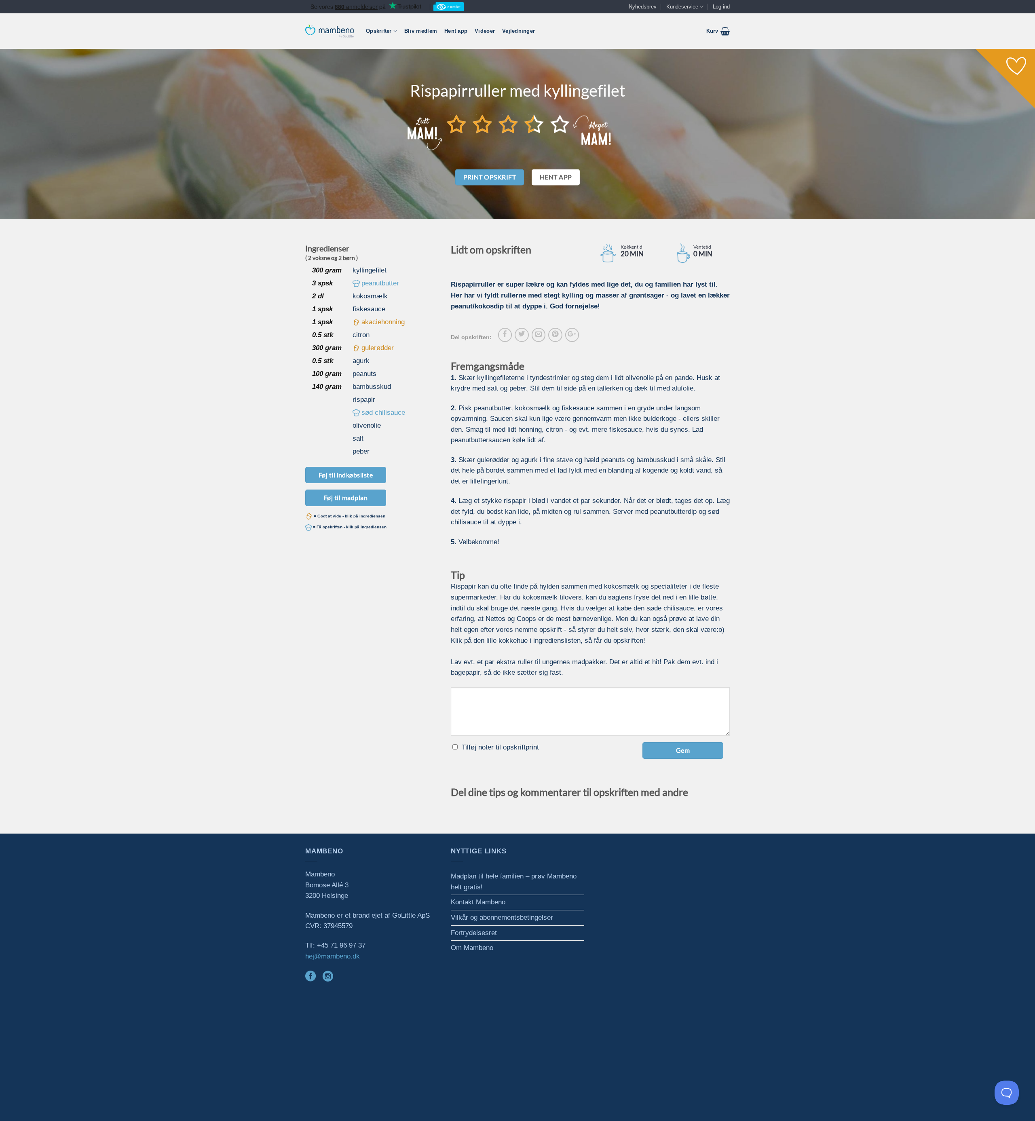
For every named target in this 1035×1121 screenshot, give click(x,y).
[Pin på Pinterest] (555, 335)
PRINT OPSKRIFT (489, 177)
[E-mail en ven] (538, 335)
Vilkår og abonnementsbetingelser (502, 917)
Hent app (455, 31)
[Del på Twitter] (521, 335)
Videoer (485, 31)
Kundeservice (682, 7)
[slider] (508, 123)
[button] (718, 31)
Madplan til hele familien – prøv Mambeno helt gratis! (514, 881)
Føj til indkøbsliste (346, 475)
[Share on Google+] (572, 335)
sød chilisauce (383, 412)
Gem (683, 750)
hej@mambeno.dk (332, 956)
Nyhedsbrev (643, 7)
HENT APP (556, 177)
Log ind (721, 7)
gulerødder (377, 348)
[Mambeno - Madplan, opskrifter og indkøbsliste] (329, 31)
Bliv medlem (420, 31)
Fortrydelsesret (474, 933)
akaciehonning (383, 322)
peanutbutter (380, 283)
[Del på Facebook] (505, 335)
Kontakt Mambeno (478, 902)
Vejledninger (518, 31)
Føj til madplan (346, 497)
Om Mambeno (472, 948)
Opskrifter (379, 31)
